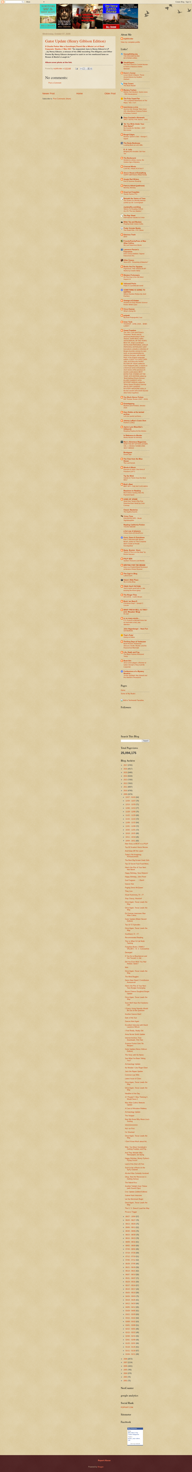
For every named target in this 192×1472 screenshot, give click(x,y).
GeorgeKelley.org (131, 54)
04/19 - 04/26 (131, 1300)
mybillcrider (128, 39)
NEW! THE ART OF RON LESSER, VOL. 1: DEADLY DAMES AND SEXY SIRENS (136, 446)
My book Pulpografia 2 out (133, 317)
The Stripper (129, 1116)
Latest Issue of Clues (133, 1079)
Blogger (100, 1467)
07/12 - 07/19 (131, 1256)
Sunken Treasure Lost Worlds (134, 561)
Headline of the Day (132, 1094)
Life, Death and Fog (131, 652)
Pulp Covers (128, 84)
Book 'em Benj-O (130, 601)
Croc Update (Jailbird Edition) (136, 1192)
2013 (126, 780)
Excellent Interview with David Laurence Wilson (136, 1026)
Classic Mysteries (131, 510)
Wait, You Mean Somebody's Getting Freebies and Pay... (136, 1148)
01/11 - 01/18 (131, 1351)
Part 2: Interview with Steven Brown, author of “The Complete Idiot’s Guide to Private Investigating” (135, 543)
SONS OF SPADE (131, 499)
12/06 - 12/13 (131, 808)
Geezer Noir (129, 884)
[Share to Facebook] (88, 68)
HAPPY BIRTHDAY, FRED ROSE (135, 175)
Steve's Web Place (131, 580)
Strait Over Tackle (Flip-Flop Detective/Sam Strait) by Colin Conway (134, 503)
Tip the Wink (129, 476)
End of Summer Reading (132, 181)
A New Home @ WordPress (133, 533)
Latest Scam (128, 576)
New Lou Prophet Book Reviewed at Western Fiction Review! (136, 568)
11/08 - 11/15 (131, 822)
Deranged (128, 952)
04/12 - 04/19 (131, 1303)
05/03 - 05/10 (131, 1293)
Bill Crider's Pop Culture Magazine (133, 1433)
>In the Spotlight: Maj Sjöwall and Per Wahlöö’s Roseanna (135, 676)
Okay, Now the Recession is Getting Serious (135, 1178)
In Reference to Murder (133, 435)
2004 (126, 1373)
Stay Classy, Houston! (133, 898)
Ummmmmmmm (131, 1125)
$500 (125, 237)
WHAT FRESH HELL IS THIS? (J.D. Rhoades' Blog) (135, 611)
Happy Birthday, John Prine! (135, 877)
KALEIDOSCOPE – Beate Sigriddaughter (133, 519)
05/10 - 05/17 (131, 1289)
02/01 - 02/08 (131, 1340)
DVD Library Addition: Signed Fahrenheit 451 (134, 255)
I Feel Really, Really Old (134, 1031)
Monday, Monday (130, 188)
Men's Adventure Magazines (135, 442)
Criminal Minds (130, 167)
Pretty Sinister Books (132, 228)
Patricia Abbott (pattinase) (134, 186)
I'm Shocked (129, 1132)
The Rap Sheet (129, 216)
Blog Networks (132, 1428)
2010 (126, 791)
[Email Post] (76, 69)
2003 (126, 1377)
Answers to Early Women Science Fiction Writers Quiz (135, 304)
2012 (126, 783)
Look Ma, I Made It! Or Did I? (134, 168)
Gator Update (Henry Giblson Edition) (75, 40)
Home (79, 93)
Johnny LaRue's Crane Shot (135, 421)
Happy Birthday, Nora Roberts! (136, 873)
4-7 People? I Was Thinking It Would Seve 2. (136, 1098)
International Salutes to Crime (134, 217)
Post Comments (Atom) (62, 99)
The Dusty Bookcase (132, 143)
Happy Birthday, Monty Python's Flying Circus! (137, 1159)
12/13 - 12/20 (131, 804)
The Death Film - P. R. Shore (134, 230)
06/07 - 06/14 (131, 1275)
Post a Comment (54, 83)
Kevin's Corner (129, 73)
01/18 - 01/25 (131, 1347)
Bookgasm (128, 452)
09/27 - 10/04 (131, 1216)
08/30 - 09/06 (131, 1231)
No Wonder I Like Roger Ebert (136, 1068)
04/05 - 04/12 (131, 1307)
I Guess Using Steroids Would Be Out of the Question (136, 1009)
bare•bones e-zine (131, 107)
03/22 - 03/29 (131, 1314)
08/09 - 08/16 (131, 1242)
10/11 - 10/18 (131, 837)
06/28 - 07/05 (131, 1264)
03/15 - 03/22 (131, 1318)
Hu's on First (130, 1128)
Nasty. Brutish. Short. (132, 550)
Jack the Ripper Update (134, 1071)
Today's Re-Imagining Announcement (133, 856)
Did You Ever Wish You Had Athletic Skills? (135, 963)
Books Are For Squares (133, 267)
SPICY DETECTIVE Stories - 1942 (136, 120)
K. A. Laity (128, 150)
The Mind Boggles (132, 977)
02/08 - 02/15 (131, 1336)
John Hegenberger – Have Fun (136, 629)
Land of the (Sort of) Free (134, 1164)
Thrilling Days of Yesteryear (135, 642)
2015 (126, 772)
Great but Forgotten (131, 192)
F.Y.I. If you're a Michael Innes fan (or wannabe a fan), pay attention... (135, 622)
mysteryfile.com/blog (132, 207)
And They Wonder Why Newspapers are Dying (134, 1154)
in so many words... (132, 618)
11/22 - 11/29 (131, 815)
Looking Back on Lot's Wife (133, 145)
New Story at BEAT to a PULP (136, 844)
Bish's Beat (128, 484)
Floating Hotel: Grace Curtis (133, 224)
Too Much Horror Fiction (133, 397)
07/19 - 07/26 (131, 1253)
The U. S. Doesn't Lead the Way (137, 1208)
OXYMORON (128, 631)
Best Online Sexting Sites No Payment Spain (134, 494)
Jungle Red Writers (131, 179)
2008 (126, 1359)
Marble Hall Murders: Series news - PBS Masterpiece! (136, 93)
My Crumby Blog (129, 582)
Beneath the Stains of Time (134, 198)
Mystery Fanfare (130, 90)
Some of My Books (128, 694)
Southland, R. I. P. (132, 934)
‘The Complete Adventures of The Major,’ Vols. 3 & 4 (135, 102)
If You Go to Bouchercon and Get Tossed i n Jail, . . (136, 957)
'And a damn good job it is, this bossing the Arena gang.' (134, 589)
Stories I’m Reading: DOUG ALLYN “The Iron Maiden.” (133, 210)
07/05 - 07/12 (131, 1260)
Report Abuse (104, 1460)
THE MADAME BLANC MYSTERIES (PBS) (132, 57)
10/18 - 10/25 (131, 833)
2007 (126, 1362)
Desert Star (128, 454)
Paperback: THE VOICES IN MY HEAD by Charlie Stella (135, 270)
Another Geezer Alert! (133, 1014)
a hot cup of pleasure (132, 531)
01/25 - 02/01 (131, 1343)
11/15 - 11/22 (131, 819)
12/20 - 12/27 (131, 801)
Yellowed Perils (130, 284)
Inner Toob (128, 322)
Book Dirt (127, 661)
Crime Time (128, 516)
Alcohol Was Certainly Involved (137, 1173)
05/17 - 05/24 (131, 1285)
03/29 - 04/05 (131, 1311)
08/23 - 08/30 (131, 1235)
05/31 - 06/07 (131, 1278)
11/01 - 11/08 (131, 826)
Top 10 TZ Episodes (132, 925)
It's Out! (126, 614)
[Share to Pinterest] (91, 68)
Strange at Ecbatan (131, 301)
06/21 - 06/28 (131, 1267)
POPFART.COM (127, 1407)
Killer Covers (129, 260)
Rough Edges (129, 135)
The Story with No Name (134, 1055)
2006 (126, 1366)
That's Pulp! (128, 635)
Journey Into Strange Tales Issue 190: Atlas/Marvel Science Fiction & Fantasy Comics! (135, 111)
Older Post (110, 93)
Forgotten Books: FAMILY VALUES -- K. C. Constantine (137, 948)
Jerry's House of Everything (135, 173)
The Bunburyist (130, 158)
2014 (126, 776)
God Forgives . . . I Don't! (134, 880)
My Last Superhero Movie (133, 245)
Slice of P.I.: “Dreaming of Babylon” (136, 262)
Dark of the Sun (131, 1018)
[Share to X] (86, 68)
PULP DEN (128, 559)
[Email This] (81, 68)
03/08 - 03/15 (131, 1322)
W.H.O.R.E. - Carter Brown (133, 597)
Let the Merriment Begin (134, 1199)
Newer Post (48, 93)
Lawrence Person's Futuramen (131, 251)
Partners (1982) (129, 423)
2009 (126, 794)
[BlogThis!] (83, 68)
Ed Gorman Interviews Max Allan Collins (135, 914)
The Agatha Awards (130, 512)
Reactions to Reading (132, 491)
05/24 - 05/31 (131, 1282)
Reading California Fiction (134, 525)
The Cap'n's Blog (130, 574)
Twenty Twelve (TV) (130, 194)
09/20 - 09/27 (131, 1220)
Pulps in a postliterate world (133, 286)
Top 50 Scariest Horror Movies (136, 847)
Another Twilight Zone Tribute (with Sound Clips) (136, 1187)
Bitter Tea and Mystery (132, 222)
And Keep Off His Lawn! (134, 851)
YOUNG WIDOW (129, 527)
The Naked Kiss (131, 1183)
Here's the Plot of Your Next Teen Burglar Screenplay (135, 987)
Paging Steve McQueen (134, 888)
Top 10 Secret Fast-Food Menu (137, 864)
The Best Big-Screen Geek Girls (137, 860)
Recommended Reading (134, 938)
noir (129, 1440)
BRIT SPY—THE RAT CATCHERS (136, 486)
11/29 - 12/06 (131, 812)
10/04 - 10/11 (131, 841)
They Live (128, 891)
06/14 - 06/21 (131, 1271)
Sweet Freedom (130, 330)
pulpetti (127, 315)
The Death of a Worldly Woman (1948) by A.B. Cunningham (135, 202)
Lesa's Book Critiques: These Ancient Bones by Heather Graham (134, 77)
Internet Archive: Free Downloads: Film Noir (134, 1039)
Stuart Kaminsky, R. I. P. (134, 895)
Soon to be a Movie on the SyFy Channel (135, 1169)
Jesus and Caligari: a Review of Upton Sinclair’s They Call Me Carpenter (135, 665)
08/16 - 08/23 (131, 1238)
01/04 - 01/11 (131, 1354)
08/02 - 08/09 (131, 1246)
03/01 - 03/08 (131, 1325)
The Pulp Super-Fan (132, 99)
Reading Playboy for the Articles (135, 431)
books (130, 1438)
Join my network (135, 1443)
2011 (126, 787)
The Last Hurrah (129, 463)
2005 (126, 1370)
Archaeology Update (132, 1064)
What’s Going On (130, 311)
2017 (126, 765)
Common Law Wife (132, 1075)
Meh (126, 967)
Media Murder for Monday (133, 437)
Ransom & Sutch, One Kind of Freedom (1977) (134, 470)
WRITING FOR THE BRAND (134, 565)
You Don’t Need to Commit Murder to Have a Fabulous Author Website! (136, 67)
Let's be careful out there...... (133, 416)
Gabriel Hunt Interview (133, 1195)
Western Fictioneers (132, 275)
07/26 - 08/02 (131, 1249)
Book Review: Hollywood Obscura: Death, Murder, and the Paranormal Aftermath (135, 646)
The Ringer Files (130, 595)
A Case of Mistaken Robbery (136, 1108)
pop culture (136, 1438)
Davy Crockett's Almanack (134, 118)
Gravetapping (129, 404)
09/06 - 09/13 (131, 1227)
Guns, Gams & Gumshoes (134, 537)
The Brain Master (130, 86)
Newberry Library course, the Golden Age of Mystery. (134, 161)
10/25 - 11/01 (131, 830)
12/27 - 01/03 (131, 797)
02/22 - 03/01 (131, 1329)
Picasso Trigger (131, 1212)
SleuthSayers (129, 63)
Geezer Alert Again (132, 1021)
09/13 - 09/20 (131, 1224)
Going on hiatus (129, 637)
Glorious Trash (130, 235)
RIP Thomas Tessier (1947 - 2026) (136, 399)
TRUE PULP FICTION (132, 586)
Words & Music (130, 467)
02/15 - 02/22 (131, 1332)
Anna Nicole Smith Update (135, 1034)
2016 (126, 769)
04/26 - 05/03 (131, 1296)
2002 (126, 1381)
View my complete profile (130, 42)
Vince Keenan (129, 309)
